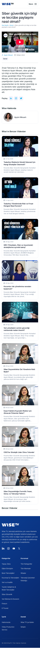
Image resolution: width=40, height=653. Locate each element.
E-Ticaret (5, 608)
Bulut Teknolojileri (8, 573)
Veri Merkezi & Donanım (10, 599)
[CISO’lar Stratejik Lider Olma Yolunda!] (20, 436)
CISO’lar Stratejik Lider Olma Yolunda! (19, 452)
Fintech (4, 604)
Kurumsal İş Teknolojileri (10, 578)
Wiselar (23, 573)
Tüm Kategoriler (26, 564)
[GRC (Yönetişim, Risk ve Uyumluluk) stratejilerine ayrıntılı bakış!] (20, 229)
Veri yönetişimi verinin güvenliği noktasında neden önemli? (16, 329)
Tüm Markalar (26, 568)
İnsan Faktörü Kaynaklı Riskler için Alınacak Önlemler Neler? (18, 412)
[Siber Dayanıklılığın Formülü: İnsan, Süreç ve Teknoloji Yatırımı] (20, 475)
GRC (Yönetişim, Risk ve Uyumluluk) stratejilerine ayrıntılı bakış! (18, 246)
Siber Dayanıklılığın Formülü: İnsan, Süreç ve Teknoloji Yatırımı (18, 492)
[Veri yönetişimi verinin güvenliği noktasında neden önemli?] (20, 312)
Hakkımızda (6, 622)
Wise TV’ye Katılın (27, 622)
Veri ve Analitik (7, 582)
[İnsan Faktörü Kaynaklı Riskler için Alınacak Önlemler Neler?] (20, 395)
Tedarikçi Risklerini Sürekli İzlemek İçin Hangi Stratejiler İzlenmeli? (19, 163)
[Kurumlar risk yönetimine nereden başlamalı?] (20, 270)
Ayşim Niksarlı (20, 117)
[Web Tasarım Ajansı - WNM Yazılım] (20, 650)
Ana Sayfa (5, 25)
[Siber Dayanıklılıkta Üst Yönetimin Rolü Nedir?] (20, 353)
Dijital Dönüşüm (7, 568)
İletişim (23, 627)
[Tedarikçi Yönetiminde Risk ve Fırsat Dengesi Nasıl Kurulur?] (20, 187)
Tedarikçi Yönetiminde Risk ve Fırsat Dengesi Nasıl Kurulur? (18, 205)
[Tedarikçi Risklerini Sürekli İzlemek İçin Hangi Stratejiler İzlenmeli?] (20, 146)
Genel (11, 25)
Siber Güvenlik (7, 594)
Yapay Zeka (6, 564)
